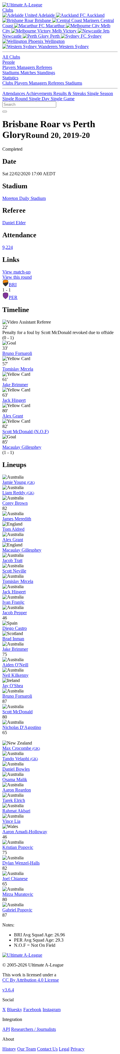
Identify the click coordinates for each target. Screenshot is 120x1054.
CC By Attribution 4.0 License (30, 980)
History (9, 1048)
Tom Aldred (13, 529)
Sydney (94, 36)
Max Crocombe (21, 748)
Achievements (39, 93)
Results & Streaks (70, 93)
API (6, 1029)
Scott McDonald (17, 711)
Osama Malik (14, 779)
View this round (17, 277)
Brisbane (42, 20)
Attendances (14, 93)
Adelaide (46, 15)
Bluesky (14, 1009)
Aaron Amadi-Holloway (24, 831)
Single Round (15, 98)
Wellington (54, 41)
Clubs (7, 10)
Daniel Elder (14, 222)
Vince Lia (11, 821)
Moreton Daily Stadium (24, 198)
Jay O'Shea (12, 685)
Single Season (100, 93)
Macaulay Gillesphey (21, 447)
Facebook (32, 1009)
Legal (64, 1048)
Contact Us (47, 1048)
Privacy (77, 1048)
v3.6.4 (8, 989)
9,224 (7, 247)
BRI (13, 284)
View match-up (16, 271)
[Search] (4, 111)
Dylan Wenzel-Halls (21, 862)
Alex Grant (12, 415)
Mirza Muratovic (17, 894)
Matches (28, 72)
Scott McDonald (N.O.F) (25, 431)
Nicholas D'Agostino (21, 727)
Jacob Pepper (14, 612)
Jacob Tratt (12, 560)
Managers (26, 67)
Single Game (63, 98)
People (8, 62)
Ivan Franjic (13, 602)
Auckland (95, 15)
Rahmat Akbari (16, 810)
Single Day (40, 98)
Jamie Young (18, 482)
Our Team (26, 1048)
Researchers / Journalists (33, 1029)
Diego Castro (14, 628)
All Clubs (11, 56)
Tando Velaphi (20, 758)
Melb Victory (64, 30)
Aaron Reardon (16, 789)
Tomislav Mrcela (17, 368)
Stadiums (11, 72)
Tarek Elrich (13, 800)
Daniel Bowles (16, 769)
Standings (46, 72)
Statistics (10, 77)
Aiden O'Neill (15, 664)
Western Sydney (73, 46)
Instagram (52, 1009)
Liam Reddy (18, 492)
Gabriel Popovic (17, 909)
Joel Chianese (15, 878)
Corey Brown (15, 503)
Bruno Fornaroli (17, 353)
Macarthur (55, 25)
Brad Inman (13, 638)
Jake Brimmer (15, 384)
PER (13, 297)
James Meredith (16, 518)
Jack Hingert (14, 400)
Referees (44, 67)
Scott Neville (14, 570)
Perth (55, 36)
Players (9, 67)
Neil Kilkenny (15, 675)
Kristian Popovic (17, 847)
